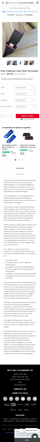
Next (37, 63)
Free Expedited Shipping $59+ (14, 11)
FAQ (20, 382)
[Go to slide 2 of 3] (19, 160)
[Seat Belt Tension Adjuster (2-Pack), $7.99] (27, 136)
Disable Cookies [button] (30, 435)
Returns (25, 419)
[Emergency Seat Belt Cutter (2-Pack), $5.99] (10, 136)
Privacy (13, 433)
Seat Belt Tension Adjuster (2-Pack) (28, 146)
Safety (34, 419)
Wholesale (9, 421)
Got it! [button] (27, 440)
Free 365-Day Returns (31, 11)
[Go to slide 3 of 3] (22, 160)
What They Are (20, 374)
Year (3, 87)
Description (20, 168)
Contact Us (20, 389)
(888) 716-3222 (20, 393)
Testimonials (20, 385)
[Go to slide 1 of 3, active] (15, 160)
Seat (3, 94)
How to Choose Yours (20, 379)
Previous (3, 63)
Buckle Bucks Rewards (26, 421)
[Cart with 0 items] (37, 2)
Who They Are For (20, 377)
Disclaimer (20, 174)
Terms (7, 433)
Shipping (15, 419)
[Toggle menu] (3, 3)
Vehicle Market (6, 106)
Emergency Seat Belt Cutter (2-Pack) (9, 147)
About (6, 419)
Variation (4, 100)
